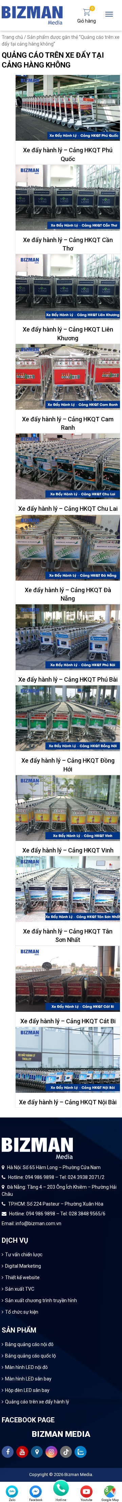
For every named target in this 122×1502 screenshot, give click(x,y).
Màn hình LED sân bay (28, 1378)
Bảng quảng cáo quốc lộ (30, 1356)
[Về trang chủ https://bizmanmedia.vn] (32, 15)
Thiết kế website (22, 1277)
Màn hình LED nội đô (26, 1367)
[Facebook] (35, 1491)
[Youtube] (86, 1491)
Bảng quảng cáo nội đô (29, 1344)
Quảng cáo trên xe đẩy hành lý (37, 1401)
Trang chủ (12, 37)
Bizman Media (78, 1474)
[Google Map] (110, 1491)
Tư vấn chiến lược (23, 1254)
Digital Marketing (23, 1266)
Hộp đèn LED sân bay (27, 1390)
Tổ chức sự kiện (21, 1312)
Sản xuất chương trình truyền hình (41, 1300)
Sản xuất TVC (19, 1289)
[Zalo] (11, 1491)
